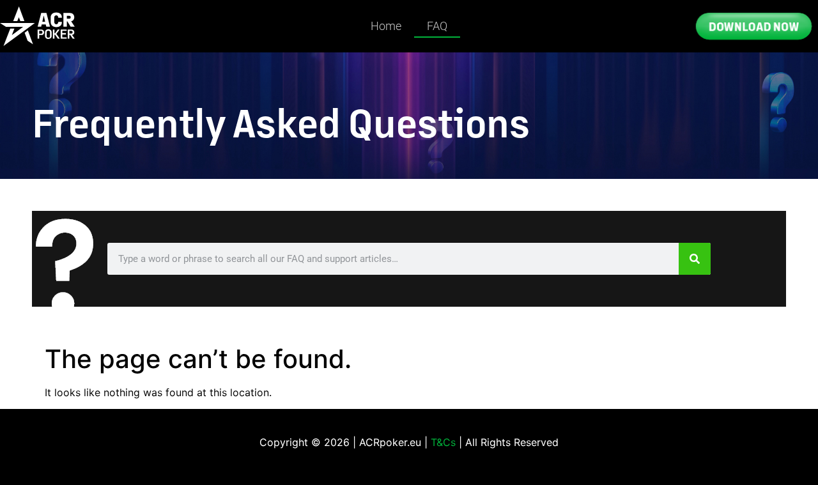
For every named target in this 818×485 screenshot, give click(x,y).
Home (386, 26)
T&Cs (443, 442)
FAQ (437, 26)
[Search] (695, 259)
